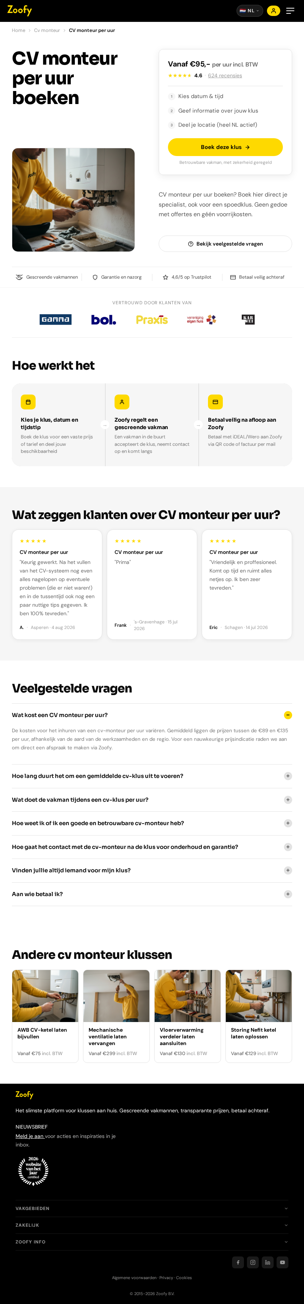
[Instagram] (253, 1262)
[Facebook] (238, 1262)
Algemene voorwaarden (134, 1277)
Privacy (166, 1277)
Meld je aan (30, 1136)
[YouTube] (282, 1262)
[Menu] (290, 10)
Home (18, 30)
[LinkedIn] (268, 1262)
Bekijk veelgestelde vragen (229, 243)
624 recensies (225, 75)
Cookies (184, 1277)
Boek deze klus (221, 147)
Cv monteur (47, 30)
